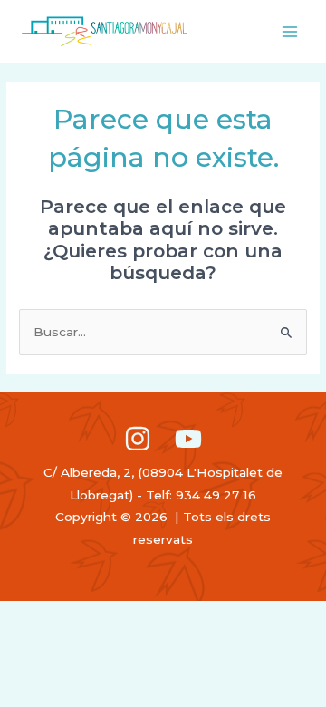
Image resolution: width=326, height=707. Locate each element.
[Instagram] (137, 438)
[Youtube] (188, 438)
